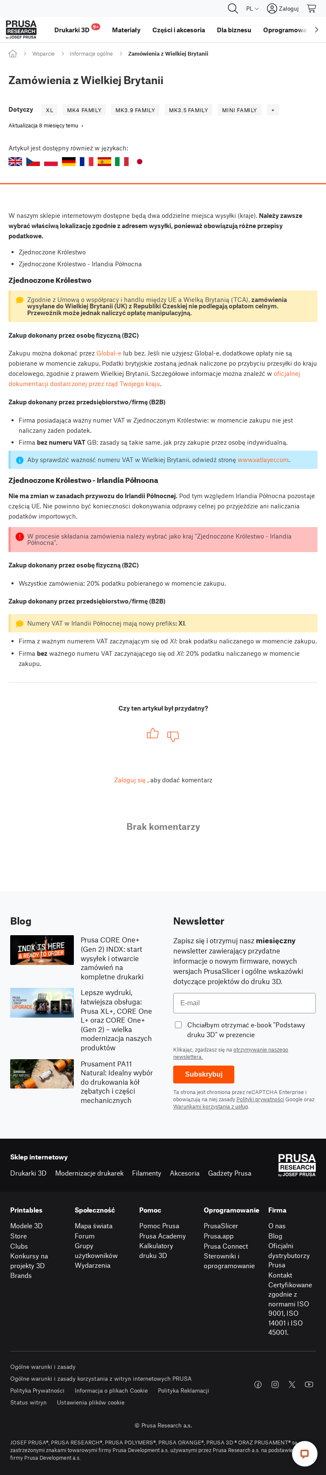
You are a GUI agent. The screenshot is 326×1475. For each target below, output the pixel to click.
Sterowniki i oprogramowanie (229, 1260)
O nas (277, 1225)
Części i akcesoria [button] (178, 30)
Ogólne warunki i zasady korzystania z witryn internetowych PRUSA (101, 1378)
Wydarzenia (92, 1265)
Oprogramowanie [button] (289, 30)
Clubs (19, 1246)
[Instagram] (275, 1384)
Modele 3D (26, 1225)
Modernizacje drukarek (89, 1173)
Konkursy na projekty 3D (29, 1260)
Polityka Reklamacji (183, 1390)
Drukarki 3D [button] (76, 29)
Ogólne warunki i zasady (43, 1366)
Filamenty (146, 1173)
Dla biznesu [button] (234, 30)
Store (18, 1236)
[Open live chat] (305, 1454)
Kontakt (280, 1275)
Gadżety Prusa (229, 1173)
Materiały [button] (126, 30)
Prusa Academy (162, 1236)
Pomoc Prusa (159, 1225)
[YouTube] (309, 1384)
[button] (15, 161)
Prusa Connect (226, 1246)
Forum (85, 1236)
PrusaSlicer (221, 1225)
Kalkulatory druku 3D (156, 1250)
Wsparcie (43, 53)
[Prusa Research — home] (21, 29)
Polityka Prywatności (37, 1390)
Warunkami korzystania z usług (210, 1106)
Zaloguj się (130, 780)
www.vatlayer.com (263, 459)
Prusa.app (218, 1236)
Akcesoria (185, 1173)
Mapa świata (93, 1225)
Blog (275, 1236)
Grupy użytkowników (96, 1250)
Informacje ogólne (91, 53)
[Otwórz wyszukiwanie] (233, 8)
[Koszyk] (312, 8)
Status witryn (28, 1402)
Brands (21, 1275)
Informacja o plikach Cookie (111, 1390)
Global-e (108, 353)
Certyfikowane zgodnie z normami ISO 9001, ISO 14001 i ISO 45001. (290, 1308)
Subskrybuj (203, 1074)
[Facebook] (258, 1384)
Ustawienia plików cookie (90, 1402)
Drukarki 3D (28, 1173)
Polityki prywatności (260, 1099)
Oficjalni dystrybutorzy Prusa (289, 1255)
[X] (292, 1384)
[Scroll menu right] (316, 29)
